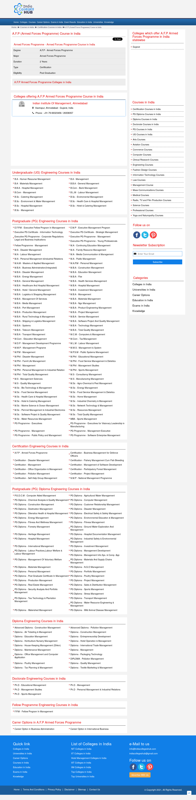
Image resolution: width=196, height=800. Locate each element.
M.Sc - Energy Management (84, 387)
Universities (98, 22)
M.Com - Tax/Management (83, 338)
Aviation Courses (141, 144)
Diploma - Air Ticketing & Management (33, 631)
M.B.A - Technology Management (86, 325)
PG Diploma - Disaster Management (88, 508)
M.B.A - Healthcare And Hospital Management (37, 285)
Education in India (84, 22)
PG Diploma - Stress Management (87, 593)
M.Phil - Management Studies (84, 365)
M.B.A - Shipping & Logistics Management (35, 320)
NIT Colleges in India (81, 748)
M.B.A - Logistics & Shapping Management (35, 294)
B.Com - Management (25, 192)
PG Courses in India (142, 129)
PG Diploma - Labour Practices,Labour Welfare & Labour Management (38, 552)
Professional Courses (143, 210)
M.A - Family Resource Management (88, 249)
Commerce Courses (142, 149)
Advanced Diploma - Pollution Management (91, 627)
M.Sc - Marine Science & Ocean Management (37, 405)
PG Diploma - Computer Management (88, 499)
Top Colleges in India (81, 771)
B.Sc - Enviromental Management (86, 196)
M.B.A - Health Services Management (88, 280)
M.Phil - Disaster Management (29, 356)
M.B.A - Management (80, 294)
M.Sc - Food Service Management (31, 392)
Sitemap (82, 789)
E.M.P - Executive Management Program (90, 227)
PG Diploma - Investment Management (89, 546)
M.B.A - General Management (29, 280)
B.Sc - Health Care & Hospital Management (91, 201)
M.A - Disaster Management (28, 249)
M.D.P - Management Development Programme (38, 343)
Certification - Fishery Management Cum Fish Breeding (97, 460)
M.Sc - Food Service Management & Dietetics (92, 392)
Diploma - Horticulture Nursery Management (36, 640)
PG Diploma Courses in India (147, 114)
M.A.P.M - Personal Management (86, 263)
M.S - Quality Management (28, 383)
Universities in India (143, 289)
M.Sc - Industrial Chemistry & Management (91, 401)
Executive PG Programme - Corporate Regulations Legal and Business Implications (39, 238)
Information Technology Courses (148, 174)
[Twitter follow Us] (145, 235)
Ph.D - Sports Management (28, 693)
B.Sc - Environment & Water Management (35, 201)
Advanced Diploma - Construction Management (37, 627)
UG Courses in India (142, 134)
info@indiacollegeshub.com (142, 748)
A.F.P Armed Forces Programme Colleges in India (42, 82)
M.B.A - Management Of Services (31, 298)
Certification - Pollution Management (32, 473)
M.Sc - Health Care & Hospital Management (36, 396)
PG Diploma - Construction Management (34, 504)
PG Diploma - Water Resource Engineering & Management (92, 604)
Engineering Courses (143, 164)
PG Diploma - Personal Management (32, 571)
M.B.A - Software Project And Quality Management (94, 320)
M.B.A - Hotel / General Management (33, 289)
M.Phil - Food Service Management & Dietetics (93, 361)
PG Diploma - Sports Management (87, 589)
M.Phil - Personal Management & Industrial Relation (40, 369)
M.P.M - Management (25, 352)
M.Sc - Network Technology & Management (91, 405)
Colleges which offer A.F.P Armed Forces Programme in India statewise (155, 36)
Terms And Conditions (33, 789)
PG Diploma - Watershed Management (33, 610)
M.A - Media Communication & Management (91, 254)
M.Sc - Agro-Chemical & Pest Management (91, 383)
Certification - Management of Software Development (96, 464)
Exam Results (70, 22)
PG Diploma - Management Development (90, 550)
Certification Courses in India (50, 27)
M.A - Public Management (83, 258)
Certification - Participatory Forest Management (93, 469)
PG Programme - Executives (28, 423)
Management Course (143, 184)
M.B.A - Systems (23, 325)
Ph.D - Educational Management (30, 685)
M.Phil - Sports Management (84, 369)
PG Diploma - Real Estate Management (34, 584)
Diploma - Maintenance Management (33, 649)
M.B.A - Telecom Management (29, 329)
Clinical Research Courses (145, 159)
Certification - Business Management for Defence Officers (94, 454)
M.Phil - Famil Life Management (30, 361)
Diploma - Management (81, 649)
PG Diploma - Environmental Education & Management (97, 517)
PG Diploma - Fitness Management (87, 522)
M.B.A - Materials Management (85, 298)
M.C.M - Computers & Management (87, 334)
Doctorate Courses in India (146, 124)
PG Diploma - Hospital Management (32, 538)
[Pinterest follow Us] (153, 235)
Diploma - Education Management (31, 636)
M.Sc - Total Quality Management (86, 414)
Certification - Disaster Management (32, 460)
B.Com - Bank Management (83, 187)
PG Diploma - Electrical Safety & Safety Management (96, 513)
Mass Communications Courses (148, 190)
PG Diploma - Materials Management (33, 566)
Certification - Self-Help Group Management (36, 478)
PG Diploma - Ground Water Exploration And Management (92, 528)
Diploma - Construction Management (88, 631)
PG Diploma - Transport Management (88, 598)
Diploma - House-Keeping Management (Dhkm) (38, 645)
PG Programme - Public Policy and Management (38, 435)
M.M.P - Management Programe (30, 347)
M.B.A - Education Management (85, 272)
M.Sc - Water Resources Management (33, 418)
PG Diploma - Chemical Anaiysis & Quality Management (42, 499)
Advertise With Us (140, 774)
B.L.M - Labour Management (84, 192)
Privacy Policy (54, 789)
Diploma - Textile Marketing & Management (91, 667)
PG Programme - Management (30, 430)
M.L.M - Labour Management (84, 343)
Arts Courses (139, 139)
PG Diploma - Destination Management (34, 508)
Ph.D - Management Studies (28, 689)
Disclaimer (69, 789)
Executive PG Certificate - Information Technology (39, 232)
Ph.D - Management (80, 685)
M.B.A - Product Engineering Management (90, 307)
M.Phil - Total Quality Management (31, 374)
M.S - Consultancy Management (86, 374)
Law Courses (139, 179)
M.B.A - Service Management (84, 316)
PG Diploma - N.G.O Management (87, 566)
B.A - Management (79, 178)
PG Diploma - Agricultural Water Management (92, 495)
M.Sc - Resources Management (85, 409)
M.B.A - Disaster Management (29, 272)
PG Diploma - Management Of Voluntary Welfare (38, 559)
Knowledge (109, 22)
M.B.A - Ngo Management (83, 303)
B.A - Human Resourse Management (32, 178)
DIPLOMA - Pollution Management (87, 658)
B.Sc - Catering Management (29, 196)
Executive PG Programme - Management (90, 236)
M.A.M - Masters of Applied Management (34, 263)
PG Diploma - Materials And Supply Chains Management (91, 561)
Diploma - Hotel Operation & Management (90, 640)
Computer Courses (142, 154)
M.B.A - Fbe (76, 276)
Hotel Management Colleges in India (88, 758)
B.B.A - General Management (84, 183)
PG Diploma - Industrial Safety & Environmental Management (93, 540)
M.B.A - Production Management (30, 312)
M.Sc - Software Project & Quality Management (37, 414)
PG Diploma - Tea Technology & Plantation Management (35, 600)
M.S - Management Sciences (29, 378)
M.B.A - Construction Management (87, 267)
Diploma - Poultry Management (30, 663)
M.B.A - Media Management (28, 303)
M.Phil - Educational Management (86, 356)
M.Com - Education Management (31, 338)
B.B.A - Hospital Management (29, 187)
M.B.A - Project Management (84, 312)
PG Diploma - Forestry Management (32, 526)
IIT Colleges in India (80, 753)
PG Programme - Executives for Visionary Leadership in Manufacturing (97, 425)
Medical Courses (141, 195)
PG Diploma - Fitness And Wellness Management (38, 522)
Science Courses (141, 205)
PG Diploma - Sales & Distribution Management (93, 584)
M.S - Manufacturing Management (87, 378)
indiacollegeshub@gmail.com (143, 753)
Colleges (23, 22)
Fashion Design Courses (145, 169)
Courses (32, 22)
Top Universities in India (82, 776)
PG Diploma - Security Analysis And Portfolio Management (36, 591)
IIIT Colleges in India (81, 762)
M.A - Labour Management (28, 254)
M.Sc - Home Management (83, 396)
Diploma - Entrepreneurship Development (90, 636)
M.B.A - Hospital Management (85, 285)
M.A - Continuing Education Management (90, 245)
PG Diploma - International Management (34, 546)
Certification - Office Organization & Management (38, 469)
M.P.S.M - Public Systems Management (89, 352)
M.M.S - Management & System (85, 347)
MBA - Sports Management (83, 418)
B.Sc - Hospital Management (28, 205)
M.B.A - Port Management (27, 307)
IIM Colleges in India (81, 767)
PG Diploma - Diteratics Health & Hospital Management (41, 513)
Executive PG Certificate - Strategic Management (94, 232)
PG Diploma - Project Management (87, 580)
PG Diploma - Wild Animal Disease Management (93, 610)
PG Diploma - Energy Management (32, 517)
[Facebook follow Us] (137, 235)
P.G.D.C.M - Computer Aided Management (35, 495)
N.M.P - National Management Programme (91, 478)
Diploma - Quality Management (85, 663)
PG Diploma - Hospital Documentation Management (95, 534)
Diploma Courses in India (145, 119)
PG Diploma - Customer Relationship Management (95, 504)
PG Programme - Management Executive (90, 430)
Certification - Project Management (87, 473)
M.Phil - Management (25, 365)
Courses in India (27, 27)
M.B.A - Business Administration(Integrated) (36, 267)
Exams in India (57, 22)
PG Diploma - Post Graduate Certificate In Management (42, 575)
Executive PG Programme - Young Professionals (93, 240)
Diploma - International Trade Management (91, 645)
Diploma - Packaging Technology (86, 654)
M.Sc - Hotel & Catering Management (33, 401)
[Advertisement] (69, 142)
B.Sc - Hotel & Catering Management (88, 205)
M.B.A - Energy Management (29, 276)
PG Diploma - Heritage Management (32, 534)
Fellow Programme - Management (31, 245)
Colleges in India (141, 284)
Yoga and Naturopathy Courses (148, 215)
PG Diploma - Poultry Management (87, 575)
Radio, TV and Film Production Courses (152, 200)
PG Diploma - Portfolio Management (88, 571)
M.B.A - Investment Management (86, 289)
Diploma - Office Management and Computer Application (36, 656)
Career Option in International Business (89, 728)
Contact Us (94, 789)
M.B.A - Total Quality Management (87, 329)
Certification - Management (28, 464)
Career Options (43, 22)
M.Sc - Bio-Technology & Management (33, 387)
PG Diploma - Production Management (33, 580)
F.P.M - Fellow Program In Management (34, 711)
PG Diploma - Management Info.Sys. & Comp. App (94, 554)
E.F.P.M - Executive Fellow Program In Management (40, 227)
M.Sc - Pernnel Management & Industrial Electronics (40, 409)
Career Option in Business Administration (34, 728)
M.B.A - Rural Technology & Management (35, 316)
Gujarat (136, 46)
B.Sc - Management (24, 210)
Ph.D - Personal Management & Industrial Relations (95, 689)
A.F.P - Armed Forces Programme (31, 452)
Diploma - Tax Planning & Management (34, 667)
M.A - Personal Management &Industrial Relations (39, 258)
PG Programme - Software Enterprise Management (95, 435)
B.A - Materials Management (28, 183)
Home (16, 22)
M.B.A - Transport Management (30, 334)
